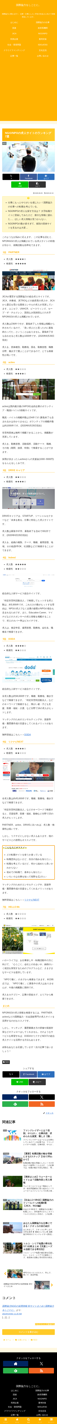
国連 (15, 1394)
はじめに (15, 1390)
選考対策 (42, 1403)
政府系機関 (42, 1394)
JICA (15, 1399)
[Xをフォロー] (42, 1097)
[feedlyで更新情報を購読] (15, 1104)
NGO (7, 1062)
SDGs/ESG (42, 1407)
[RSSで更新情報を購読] (42, 1104)
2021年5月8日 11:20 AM (12, 1314)
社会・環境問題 (15, 1407)
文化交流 (42, 1411)
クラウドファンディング (14, 1411)
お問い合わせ (42, 1415)
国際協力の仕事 (42, 1390)
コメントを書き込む (28, 1332)
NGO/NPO (42, 1399)
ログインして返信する (46, 1324)
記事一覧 (15, 1415)
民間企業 (15, 1403)
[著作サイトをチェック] (15, 1097)
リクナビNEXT (31, 900)
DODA (27, 734)
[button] (37, 184)
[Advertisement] (28, 91)
